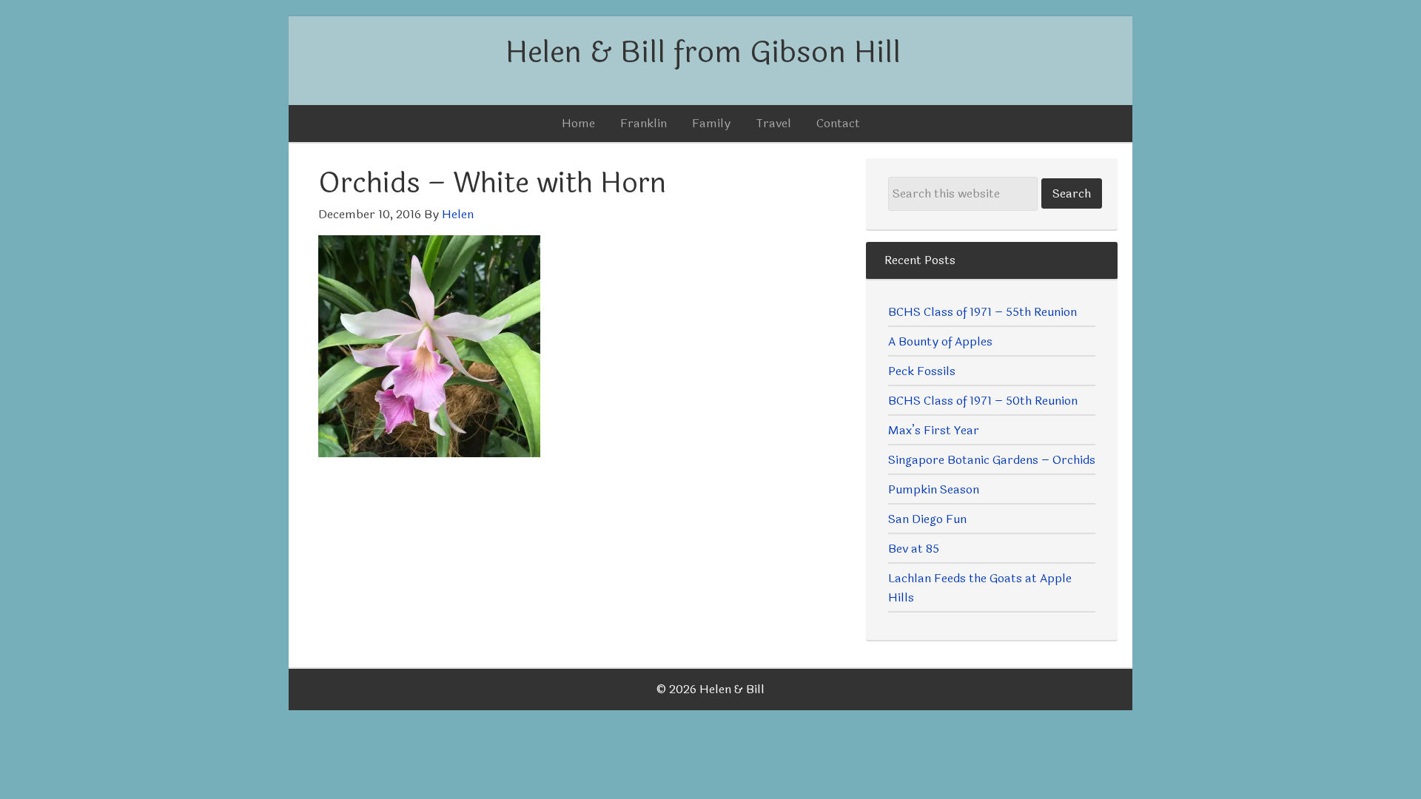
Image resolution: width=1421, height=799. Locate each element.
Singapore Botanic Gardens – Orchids (991, 460)
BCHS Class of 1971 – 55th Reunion (982, 312)
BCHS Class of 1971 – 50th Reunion (983, 400)
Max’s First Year (933, 430)
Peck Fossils (921, 371)
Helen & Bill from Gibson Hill (703, 52)
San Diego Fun (927, 519)
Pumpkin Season (933, 489)
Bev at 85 (913, 548)
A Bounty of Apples (940, 341)
